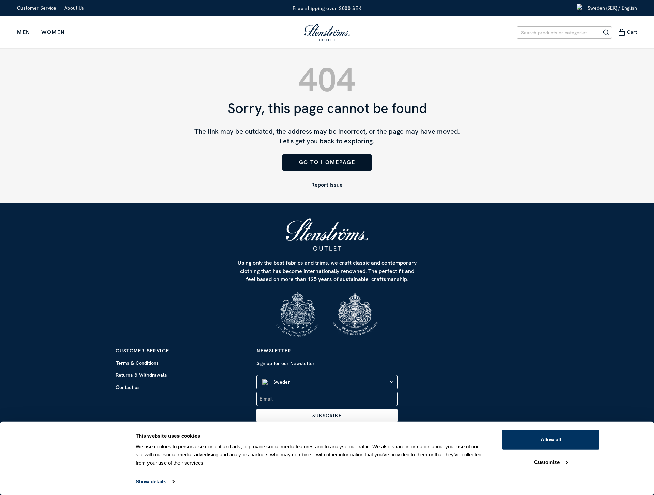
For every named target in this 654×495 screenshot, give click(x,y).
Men (23, 32)
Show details (151, 481)
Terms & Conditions (137, 363)
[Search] (606, 32)
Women (53, 32)
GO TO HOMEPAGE (327, 162)
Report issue (327, 184)
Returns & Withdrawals (141, 375)
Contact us (128, 387)
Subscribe (327, 415)
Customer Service (36, 8)
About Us (74, 8)
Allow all (551, 439)
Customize (547, 462)
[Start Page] (327, 32)
